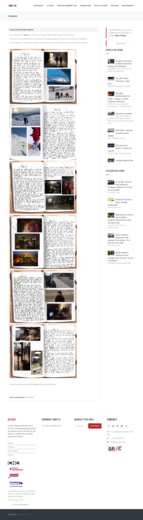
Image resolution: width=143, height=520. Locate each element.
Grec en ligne (34, 384)
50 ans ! (11, 455)
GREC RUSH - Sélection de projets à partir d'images (120, 133)
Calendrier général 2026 (124, 160)
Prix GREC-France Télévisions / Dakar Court (119, 81)
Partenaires (128, 6)
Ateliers (115, 6)
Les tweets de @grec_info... (52, 426)
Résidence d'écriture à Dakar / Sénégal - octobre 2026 (120, 202)
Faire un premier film (67, 6)
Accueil (10, 443)
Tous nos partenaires (20, 504)
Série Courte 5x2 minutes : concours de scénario (120, 148)
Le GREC (50, 6)
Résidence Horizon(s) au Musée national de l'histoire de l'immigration (119, 64)
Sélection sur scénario (124, 114)
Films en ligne (13, 451)
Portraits (39, 6)
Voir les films (100, 6)
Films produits (121, 43)
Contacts (11, 447)
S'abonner (95, 426)
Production (85, 6)
